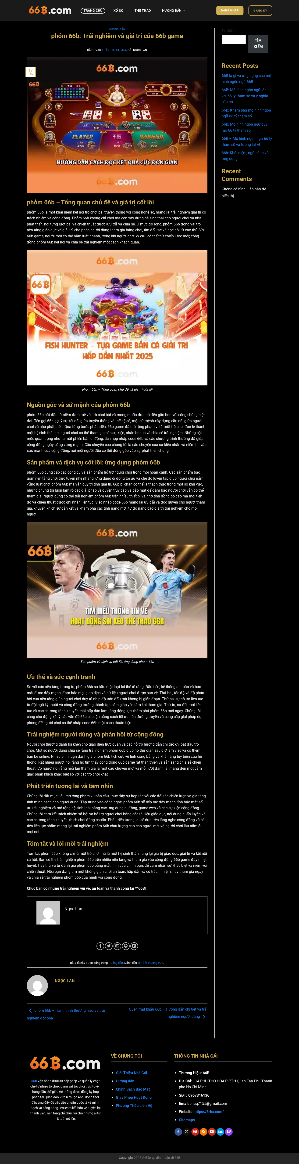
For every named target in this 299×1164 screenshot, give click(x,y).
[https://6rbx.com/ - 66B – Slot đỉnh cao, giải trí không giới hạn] (50, 11)
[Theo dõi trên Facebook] (178, 1132)
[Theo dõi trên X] (187, 1132)
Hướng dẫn (172, 11)
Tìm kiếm (228, 31)
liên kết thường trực (150, 963)
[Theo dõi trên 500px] (220, 1132)
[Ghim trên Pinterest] (126, 946)
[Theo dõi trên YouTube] (212, 1132)
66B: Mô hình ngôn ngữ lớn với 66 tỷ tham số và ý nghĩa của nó (245, 96)
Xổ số (118, 11)
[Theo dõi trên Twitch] (229, 1132)
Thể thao (143, 11)
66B (177, 1158)
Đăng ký (260, 10)
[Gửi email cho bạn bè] (117, 946)
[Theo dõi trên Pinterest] (195, 1132)
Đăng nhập (230, 10)
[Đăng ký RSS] (203, 1132)
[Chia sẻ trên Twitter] (109, 946)
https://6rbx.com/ (209, 1112)
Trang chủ (93, 11)
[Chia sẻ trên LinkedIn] (134, 946)
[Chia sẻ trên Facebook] (100, 946)
